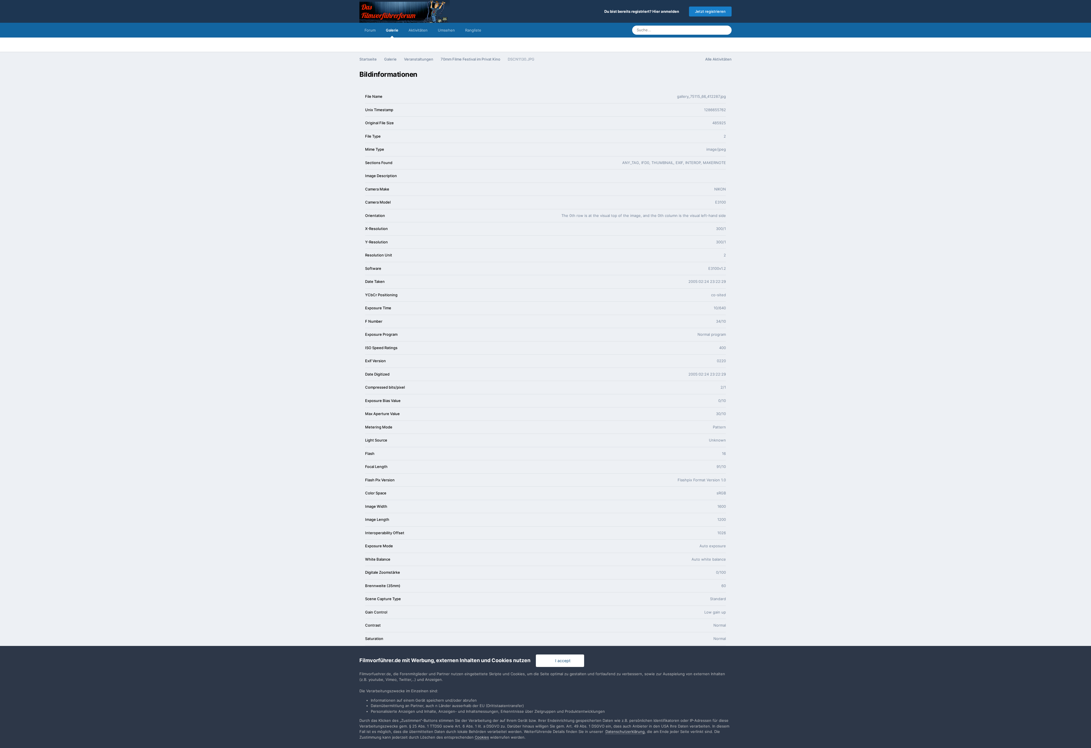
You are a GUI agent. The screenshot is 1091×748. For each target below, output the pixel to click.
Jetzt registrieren (710, 11)
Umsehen (446, 30)
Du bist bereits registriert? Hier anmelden (642, 11)
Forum (370, 30)
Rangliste (473, 30)
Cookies (482, 737)
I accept (562, 660)
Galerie (392, 30)
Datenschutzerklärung (625, 731)
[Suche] (726, 30)
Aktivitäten (418, 30)
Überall (706, 30)
